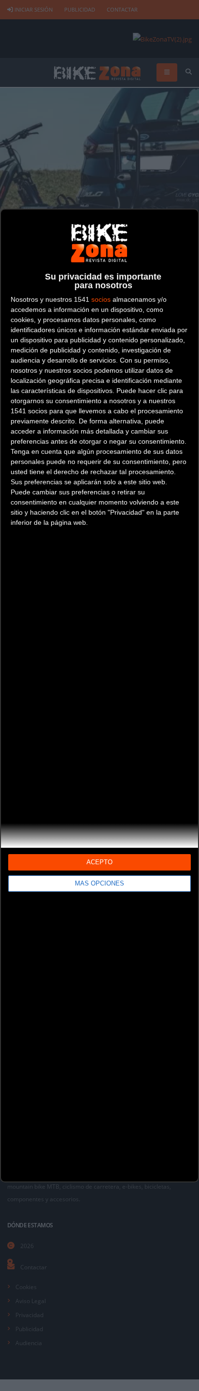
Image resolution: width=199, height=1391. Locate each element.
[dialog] (99, 695)
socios (101, 299)
